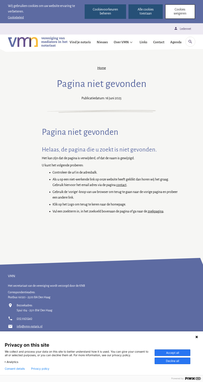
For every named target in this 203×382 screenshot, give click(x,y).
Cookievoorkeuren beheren (105, 11)
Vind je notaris (80, 42)
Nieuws (102, 42)
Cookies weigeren (180, 11)
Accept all (172, 352)
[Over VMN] (131, 42)
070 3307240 (24, 318)
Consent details (15, 368)
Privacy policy (40, 368)
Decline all (172, 361)
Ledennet (185, 28)
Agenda (176, 42)
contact (121, 185)
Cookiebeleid (16, 17)
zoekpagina (155, 211)
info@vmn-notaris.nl (29, 326)
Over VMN (121, 42)
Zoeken (190, 41)
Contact (158, 42)
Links (143, 42)
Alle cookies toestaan (146, 11)
